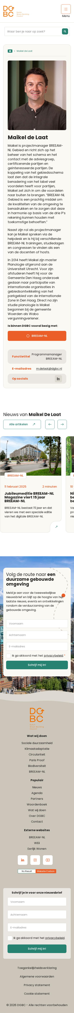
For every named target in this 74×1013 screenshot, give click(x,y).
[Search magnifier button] (65, 31)
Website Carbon (46, 871)
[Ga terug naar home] (16, 11)
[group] (56, 424)
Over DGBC (37, 816)
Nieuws (37, 787)
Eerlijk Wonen (36, 849)
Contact (37, 822)
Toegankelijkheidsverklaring (37, 968)
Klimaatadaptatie (37, 749)
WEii (37, 843)
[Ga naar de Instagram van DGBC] (35, 860)
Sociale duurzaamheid (37, 743)
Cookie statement (37, 994)
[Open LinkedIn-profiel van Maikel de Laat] (58, 378)
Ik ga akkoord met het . (38, 656)
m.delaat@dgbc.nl (49, 369)
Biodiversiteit (37, 766)
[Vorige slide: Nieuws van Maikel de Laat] (50, 424)
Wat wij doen (37, 810)
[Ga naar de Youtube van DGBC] (48, 860)
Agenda (36, 793)
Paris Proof (37, 760)
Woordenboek (37, 804)
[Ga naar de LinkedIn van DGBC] (22, 860)
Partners (37, 799)
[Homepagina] (10, 51)
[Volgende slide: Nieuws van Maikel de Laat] (62, 424)
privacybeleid (53, 656)
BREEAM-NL (37, 772)
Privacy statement (37, 985)
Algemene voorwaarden (37, 976)
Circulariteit (37, 754)
